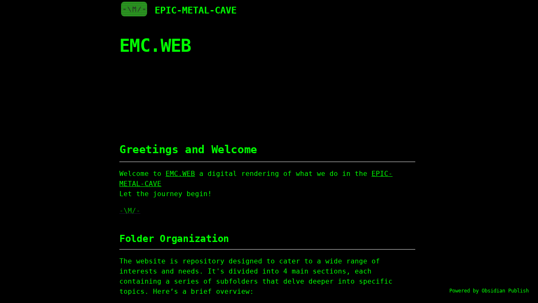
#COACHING (194, 99)
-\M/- (129, 211)
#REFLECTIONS (153, 109)
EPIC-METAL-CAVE (196, 10)
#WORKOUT (235, 99)
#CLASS (351, 99)
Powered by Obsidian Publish (489, 291)
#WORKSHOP (275, 99)
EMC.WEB (152, 83)
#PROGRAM (316, 99)
